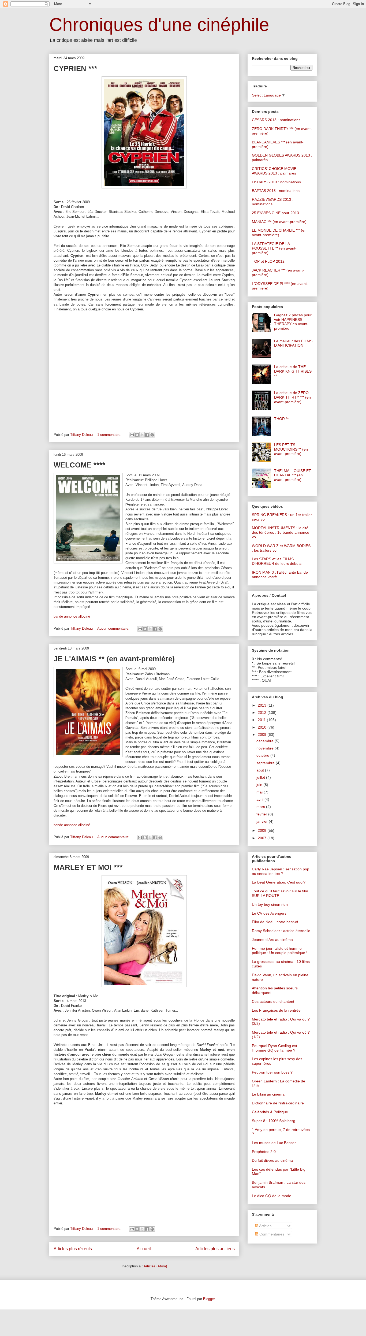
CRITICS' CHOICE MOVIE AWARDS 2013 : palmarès (274, 170)
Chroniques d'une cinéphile (159, 24)
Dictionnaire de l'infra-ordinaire (278, 1103)
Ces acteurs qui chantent (273, 1001)
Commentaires (271, 1234)
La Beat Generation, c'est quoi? (278, 882)
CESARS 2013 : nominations (276, 120)
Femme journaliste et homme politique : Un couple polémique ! (279, 950)
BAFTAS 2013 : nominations (276, 190)
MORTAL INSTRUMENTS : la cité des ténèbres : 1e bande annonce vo (280, 532)
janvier (262, 821)
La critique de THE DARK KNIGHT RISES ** (293, 371)
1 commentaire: (109, 435)
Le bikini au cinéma (268, 1094)
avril (260, 799)
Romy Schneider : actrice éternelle (281, 931)
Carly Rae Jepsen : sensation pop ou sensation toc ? (280, 871)
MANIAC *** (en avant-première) (279, 222)
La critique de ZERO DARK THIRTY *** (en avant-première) (292, 397)
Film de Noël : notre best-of (275, 922)
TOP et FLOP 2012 (268, 261)
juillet (261, 777)
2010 (262, 727)
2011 (262, 720)
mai (260, 792)
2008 (262, 830)
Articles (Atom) (155, 1266)
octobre (263, 755)
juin (259, 784)
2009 (262, 734)
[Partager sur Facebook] (147, 434)
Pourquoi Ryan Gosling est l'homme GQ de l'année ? (274, 1048)
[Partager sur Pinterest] (152, 434)
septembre (266, 763)
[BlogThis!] (137, 434)
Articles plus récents (73, 1248)
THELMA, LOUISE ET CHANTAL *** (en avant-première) (292, 475)
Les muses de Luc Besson (274, 1143)
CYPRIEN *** (75, 69)
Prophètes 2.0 (264, 1151)
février (262, 814)
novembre (265, 748)
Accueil (144, 1248)
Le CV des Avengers (269, 913)
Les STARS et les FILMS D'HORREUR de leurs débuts (276, 561)
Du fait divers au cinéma (272, 1160)
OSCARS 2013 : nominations (276, 182)
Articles (264, 1226)
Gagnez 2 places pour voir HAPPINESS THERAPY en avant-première (293, 322)
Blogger (209, 1299)
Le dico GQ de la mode (271, 1196)
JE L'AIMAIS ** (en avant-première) (114, 659)
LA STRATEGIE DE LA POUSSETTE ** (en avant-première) (274, 248)
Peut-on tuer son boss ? (272, 1072)
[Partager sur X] (142, 434)
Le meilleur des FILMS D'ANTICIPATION (293, 343)
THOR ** (281, 419)
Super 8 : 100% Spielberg (273, 1121)
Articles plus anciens (215, 1248)
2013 (262, 705)
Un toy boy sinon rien (270, 904)
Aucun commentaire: (113, 628)
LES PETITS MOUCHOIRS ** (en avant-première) (291, 449)
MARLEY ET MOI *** (88, 867)
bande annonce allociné (72, 616)
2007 (262, 838)
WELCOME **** (79, 465)
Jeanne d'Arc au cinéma (272, 939)
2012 (262, 712)
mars (261, 806)
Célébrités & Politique (270, 1112)
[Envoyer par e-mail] (132, 434)
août (260, 770)
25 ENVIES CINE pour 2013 (275, 213)
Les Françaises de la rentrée (276, 1010)
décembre (265, 741)
